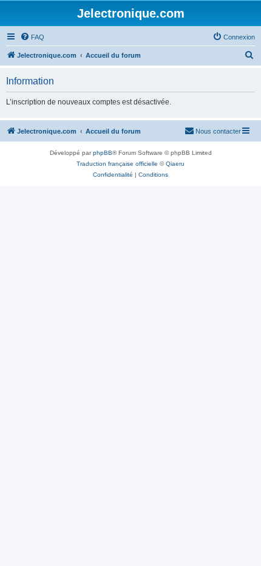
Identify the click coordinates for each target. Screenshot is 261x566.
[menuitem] (32, 37)
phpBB (102, 152)
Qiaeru (175, 163)
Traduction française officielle (117, 163)
